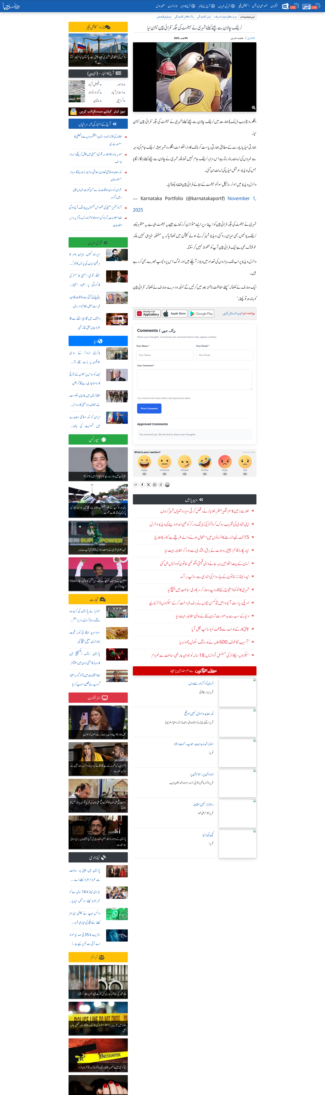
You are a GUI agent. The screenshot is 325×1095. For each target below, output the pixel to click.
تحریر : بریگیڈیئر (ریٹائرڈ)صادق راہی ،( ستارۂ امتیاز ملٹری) (189, 722)
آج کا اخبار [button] (185, 6)
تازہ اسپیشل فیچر (95, 27)
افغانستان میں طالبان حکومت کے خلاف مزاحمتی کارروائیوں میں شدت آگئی (84, 404)
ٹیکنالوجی (94, 857)
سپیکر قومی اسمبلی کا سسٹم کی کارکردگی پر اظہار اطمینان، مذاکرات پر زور (84, 285)
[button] (72, 50)
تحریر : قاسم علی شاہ (206, 813)
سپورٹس (94, 440)
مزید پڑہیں (191, 500)
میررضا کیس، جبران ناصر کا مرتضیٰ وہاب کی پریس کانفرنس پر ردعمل (84, 263)
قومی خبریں (95, 243)
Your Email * (202, 346)
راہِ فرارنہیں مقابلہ (203, 804)
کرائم (94, 957)
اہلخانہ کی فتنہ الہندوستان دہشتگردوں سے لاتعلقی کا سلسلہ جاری (98, 140)
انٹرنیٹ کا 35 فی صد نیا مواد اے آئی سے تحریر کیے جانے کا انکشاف (84, 944)
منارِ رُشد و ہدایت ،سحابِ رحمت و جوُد (194, 744)
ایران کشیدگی (204, 17)
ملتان (96, 100)
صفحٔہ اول (161, 6)
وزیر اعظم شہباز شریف (225, 17)
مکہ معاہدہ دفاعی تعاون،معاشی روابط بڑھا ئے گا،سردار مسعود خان (96, 175)
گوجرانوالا (94, 92)
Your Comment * (145, 365)
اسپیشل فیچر (243, 6)
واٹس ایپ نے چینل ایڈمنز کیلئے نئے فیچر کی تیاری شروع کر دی (84, 922)
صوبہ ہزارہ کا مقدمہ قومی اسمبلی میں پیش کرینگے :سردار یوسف (95, 158)
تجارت (94, 599)
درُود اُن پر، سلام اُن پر (202, 774)
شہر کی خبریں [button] (224, 6)
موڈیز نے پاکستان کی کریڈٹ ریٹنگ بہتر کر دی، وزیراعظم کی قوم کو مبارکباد (84, 620)
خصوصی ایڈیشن (260, 6)
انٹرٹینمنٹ (94, 698)
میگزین (274, 6)
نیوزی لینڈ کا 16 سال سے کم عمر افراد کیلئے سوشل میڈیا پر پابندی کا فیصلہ (84, 901)
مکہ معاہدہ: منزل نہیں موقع (199, 713)
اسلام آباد (117, 92)
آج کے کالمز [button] (204, 6)
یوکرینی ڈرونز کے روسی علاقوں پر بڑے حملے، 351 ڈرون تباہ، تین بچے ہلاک (84, 362)
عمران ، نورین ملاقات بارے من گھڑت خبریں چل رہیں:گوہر (97, 193)
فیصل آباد (93, 84)
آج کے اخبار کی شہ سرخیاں (95, 124)
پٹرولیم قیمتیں (164, 17)
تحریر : (211, 753)
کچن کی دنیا (208, 834)
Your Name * (142, 346)
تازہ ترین (172, 6)
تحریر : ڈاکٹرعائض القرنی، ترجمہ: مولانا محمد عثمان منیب (191, 783)
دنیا (96, 341)
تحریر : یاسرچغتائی (206, 692)
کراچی (119, 100)
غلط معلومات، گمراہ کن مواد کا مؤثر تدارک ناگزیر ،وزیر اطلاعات (95, 221)
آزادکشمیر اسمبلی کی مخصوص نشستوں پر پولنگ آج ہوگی (95, 207)
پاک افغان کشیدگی (184, 17)
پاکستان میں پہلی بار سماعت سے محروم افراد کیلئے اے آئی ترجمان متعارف (84, 879)
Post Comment (149, 408)
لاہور (120, 84)
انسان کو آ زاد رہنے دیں (201, 683)
